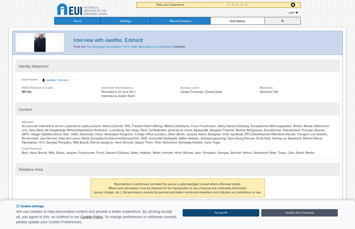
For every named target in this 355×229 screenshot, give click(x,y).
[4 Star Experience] (242, 4)
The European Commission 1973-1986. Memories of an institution (129, 46)
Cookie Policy (92, 217)
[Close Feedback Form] (293, 4)
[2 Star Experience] (233, 4)
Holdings (125, 21)
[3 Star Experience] (238, 4)
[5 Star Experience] (246, 4)
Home (77, 21)
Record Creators (180, 21)
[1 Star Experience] (229, 4)
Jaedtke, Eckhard (57, 80)
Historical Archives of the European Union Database (93, 10)
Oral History (237, 21)
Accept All (221, 212)
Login (292, 12)
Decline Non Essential (299, 212)
